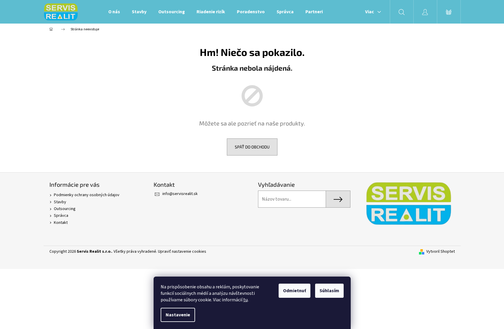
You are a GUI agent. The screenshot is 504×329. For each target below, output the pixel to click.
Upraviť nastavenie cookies (182, 251)
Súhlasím (329, 290)
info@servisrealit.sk (180, 194)
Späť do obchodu (252, 146)
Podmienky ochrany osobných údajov (86, 195)
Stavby (60, 202)
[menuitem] (114, 12)
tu (245, 300)
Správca (61, 216)
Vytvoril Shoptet (440, 251)
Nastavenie (178, 315)
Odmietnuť (294, 290)
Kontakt (61, 223)
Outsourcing (65, 209)
